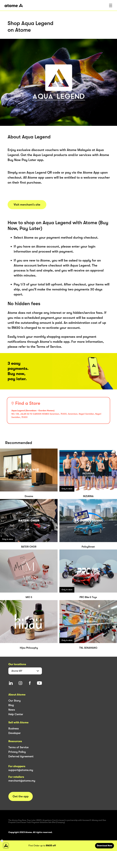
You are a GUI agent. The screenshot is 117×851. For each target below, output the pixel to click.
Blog (11, 705)
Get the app (20, 796)
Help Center (15, 714)
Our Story (14, 700)
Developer (14, 733)
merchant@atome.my (21, 780)
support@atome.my (20, 770)
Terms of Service (18, 747)
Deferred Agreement (21, 756)
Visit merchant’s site (27, 204)
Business (13, 728)
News (11, 709)
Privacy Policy (17, 751)
